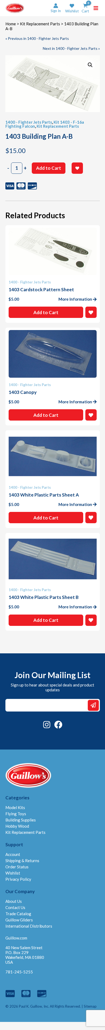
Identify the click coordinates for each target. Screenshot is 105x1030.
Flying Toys (15, 813)
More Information (75, 299)
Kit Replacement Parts (40, 23)
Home (10, 23)
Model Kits (15, 807)
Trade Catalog (18, 913)
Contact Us (15, 907)
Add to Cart (48, 168)
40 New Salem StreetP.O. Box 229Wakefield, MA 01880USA (24, 955)
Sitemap (90, 1006)
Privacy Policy (18, 879)
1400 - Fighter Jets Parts (28, 122)
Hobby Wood (17, 826)
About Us (13, 901)
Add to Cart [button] (45, 312)
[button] (72, 8)
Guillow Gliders (19, 919)
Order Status (17, 866)
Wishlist (12, 873)
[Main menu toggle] (96, 8)
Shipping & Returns (22, 860)
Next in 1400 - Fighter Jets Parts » (71, 48)
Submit (93, 705)
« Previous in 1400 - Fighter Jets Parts (37, 38)
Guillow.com (16, 937)
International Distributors (28, 926)
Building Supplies (20, 819)
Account (12, 854)
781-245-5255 (19, 971)
